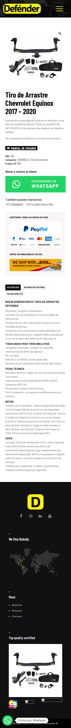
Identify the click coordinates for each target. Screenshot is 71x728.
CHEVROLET (23, 159)
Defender (17, 723)
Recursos (17, 610)
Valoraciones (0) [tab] (15, 293)
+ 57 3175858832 (14, 204)
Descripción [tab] (13, 287)
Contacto (17, 616)
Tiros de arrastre (39, 159)
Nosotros (17, 604)
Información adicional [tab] (34, 287)
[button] (60, 33)
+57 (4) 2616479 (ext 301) (39, 204)
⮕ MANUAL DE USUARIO (21, 148)
